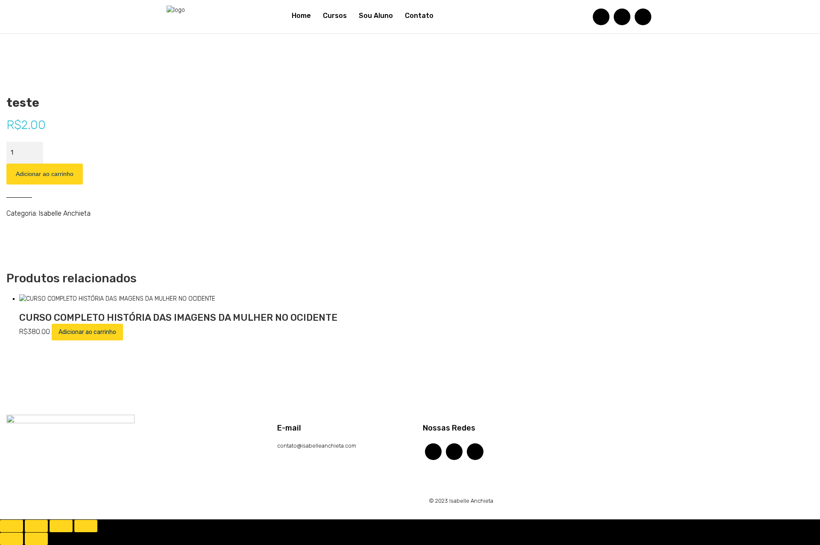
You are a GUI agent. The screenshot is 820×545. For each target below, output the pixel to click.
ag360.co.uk (22, 501)
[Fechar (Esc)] (85, 526)
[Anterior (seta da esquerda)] (11, 539)
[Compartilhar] (61, 526)
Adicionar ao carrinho (44, 173)
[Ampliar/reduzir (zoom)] (11, 526)
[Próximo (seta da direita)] (36, 539)
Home (301, 16)
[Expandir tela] (36, 526)
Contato (419, 16)
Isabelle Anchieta (65, 213)
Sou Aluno (376, 16)
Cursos (335, 16)
